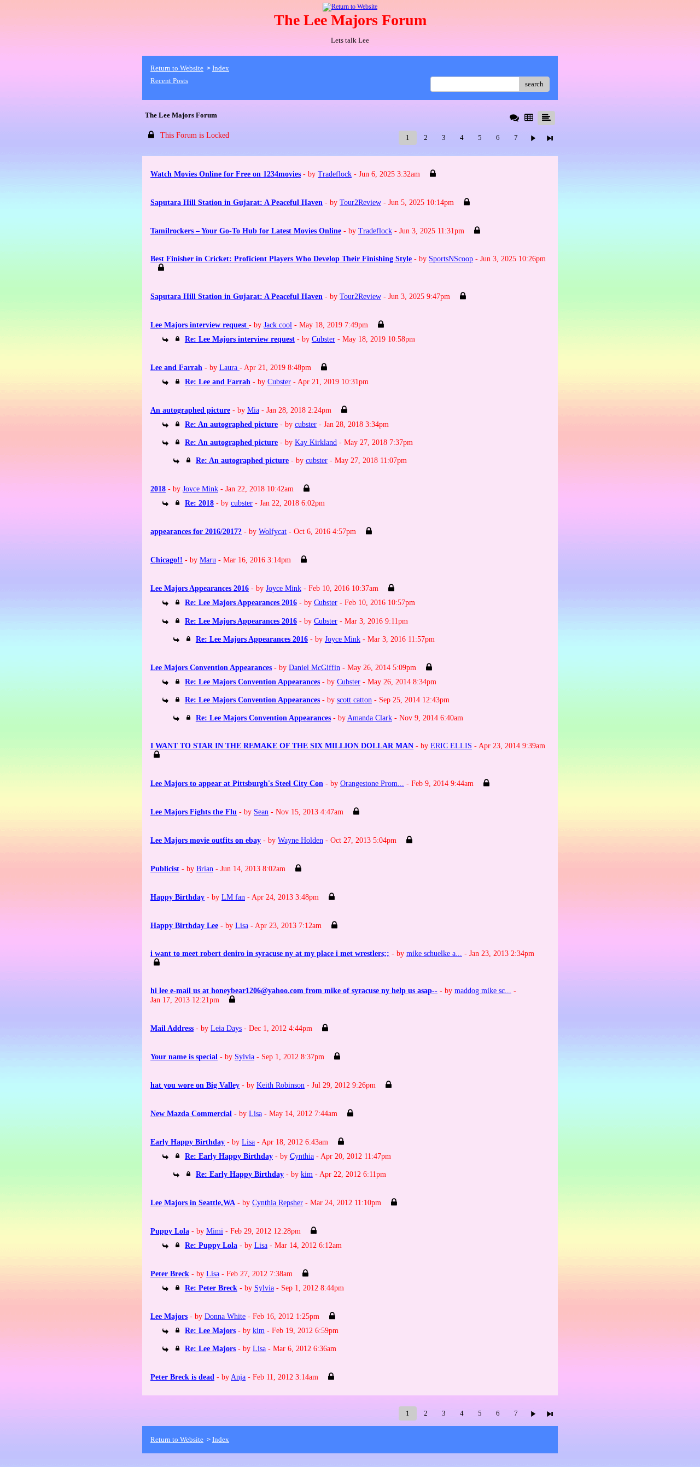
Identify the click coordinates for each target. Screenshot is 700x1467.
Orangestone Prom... (372, 783)
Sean (261, 812)
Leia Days (226, 1028)
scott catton (354, 700)
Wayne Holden (300, 840)
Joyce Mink (200, 489)
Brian (204, 869)
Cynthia (302, 1156)
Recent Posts (169, 81)
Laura (229, 367)
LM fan (233, 897)
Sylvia (244, 1057)
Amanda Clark (369, 718)
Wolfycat (273, 531)
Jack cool (278, 325)
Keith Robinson (280, 1085)
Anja (238, 1377)
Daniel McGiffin (314, 668)
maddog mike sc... (482, 991)
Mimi (214, 1231)
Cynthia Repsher (277, 1203)
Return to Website (176, 68)
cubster (306, 424)
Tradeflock (335, 174)
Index (220, 68)
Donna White (225, 1316)
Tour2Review (360, 202)
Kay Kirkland (316, 442)
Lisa (241, 926)
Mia (253, 410)
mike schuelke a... (434, 953)
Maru (208, 560)
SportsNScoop (451, 259)
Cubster (323, 339)
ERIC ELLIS (451, 746)
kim (307, 1174)
